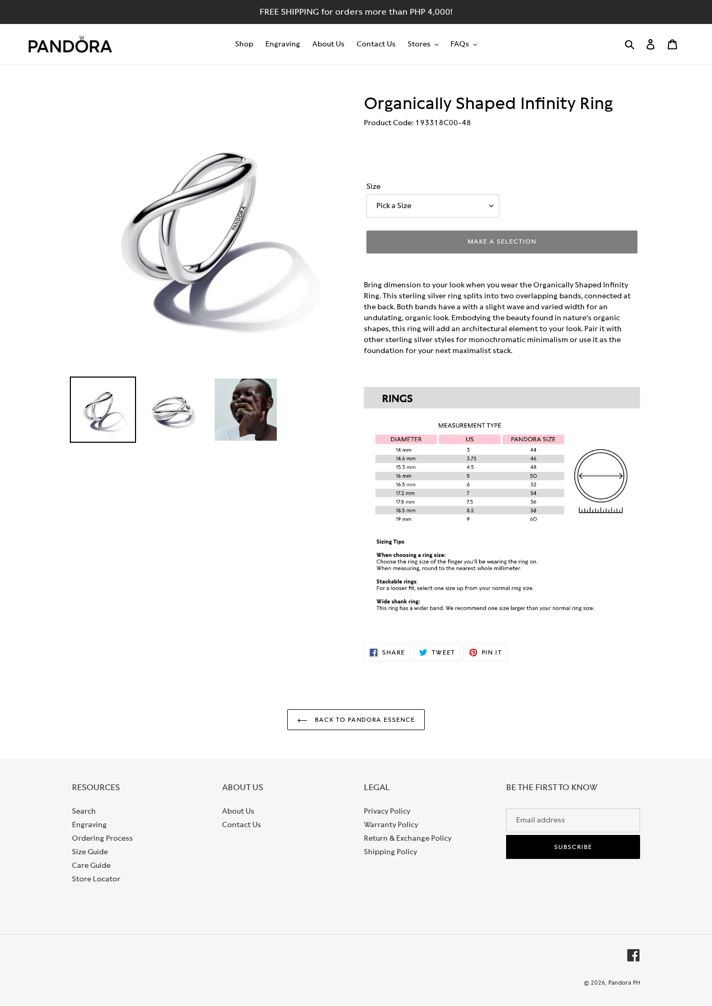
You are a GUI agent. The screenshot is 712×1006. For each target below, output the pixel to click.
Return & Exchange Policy (407, 838)
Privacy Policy (387, 811)
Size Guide (90, 851)
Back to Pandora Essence (364, 720)
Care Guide (91, 865)
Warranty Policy (391, 824)
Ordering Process (102, 838)
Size (373, 186)
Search (84, 811)
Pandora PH (624, 982)
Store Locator (96, 878)
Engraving (89, 824)
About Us (238, 811)
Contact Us (241, 824)
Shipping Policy (390, 851)
